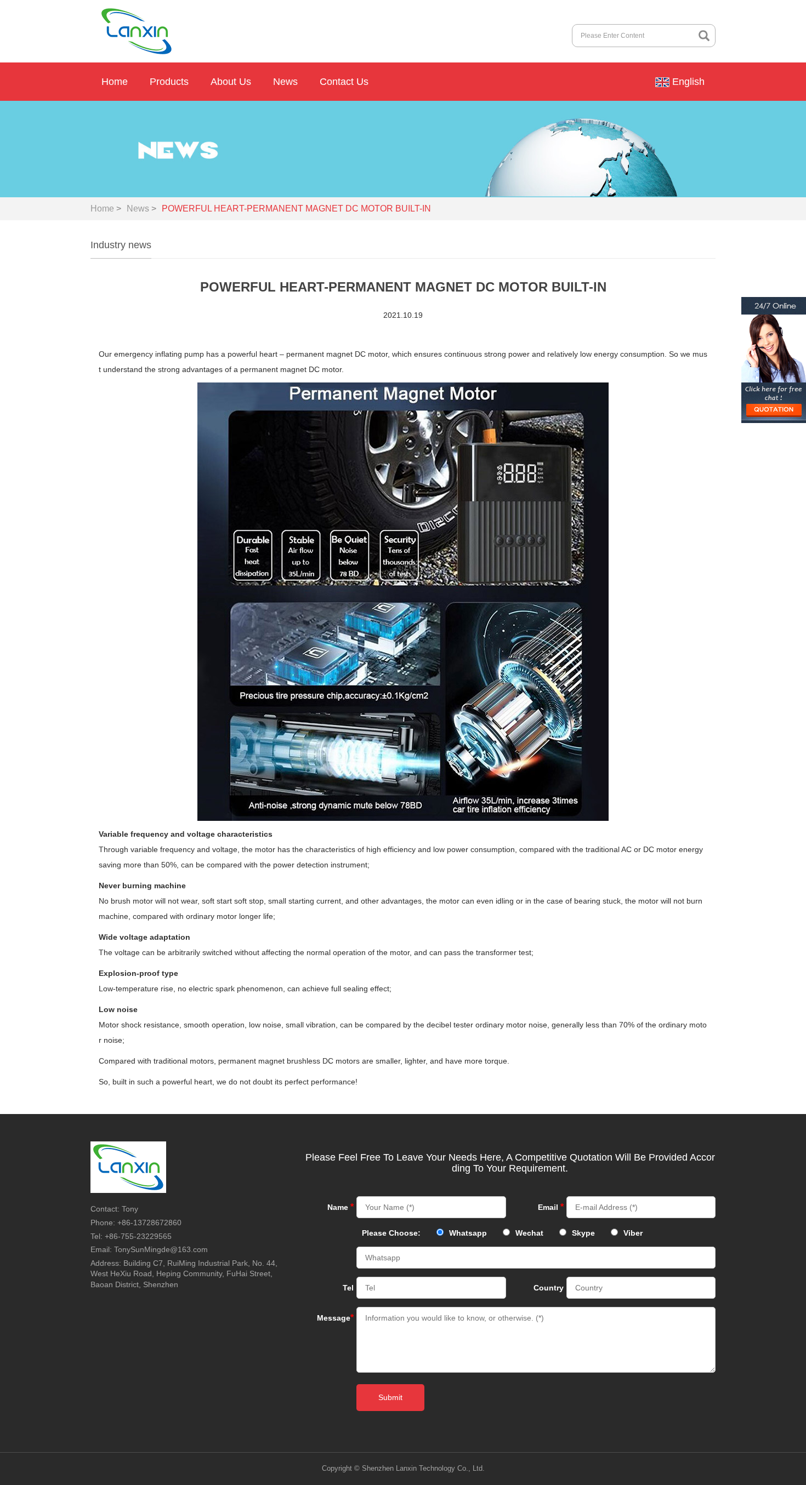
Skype (583, 1233)
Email (551, 1207)
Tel (348, 1287)
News (285, 81)
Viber (633, 1233)
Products (169, 81)
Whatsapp (468, 1233)
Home (114, 81)
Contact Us (344, 81)
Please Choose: (391, 1233)
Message (335, 1317)
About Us (231, 81)
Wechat (529, 1233)
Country (548, 1287)
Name (340, 1207)
